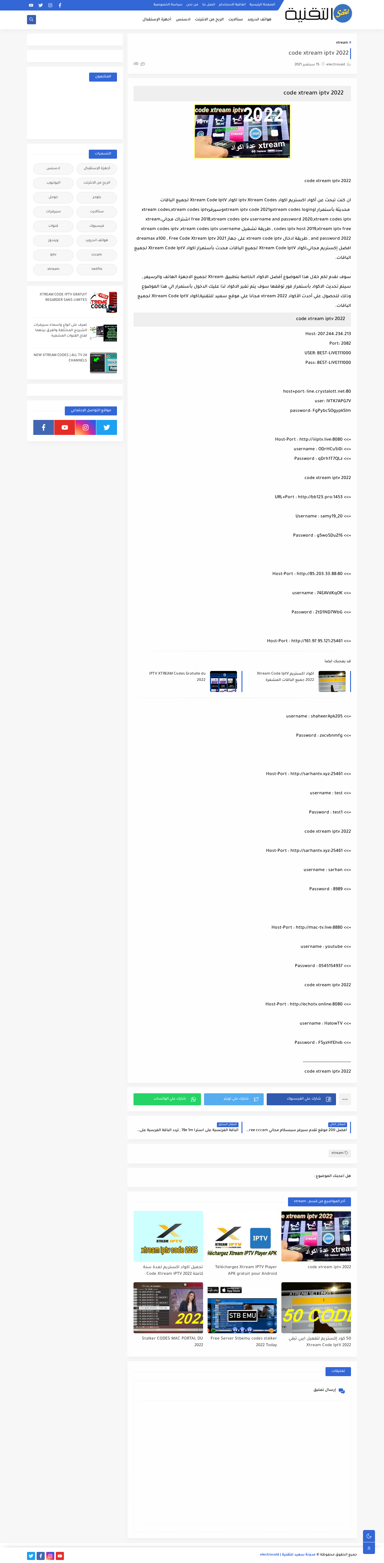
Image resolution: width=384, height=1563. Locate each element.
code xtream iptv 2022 (329, 1267)
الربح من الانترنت (209, 20)
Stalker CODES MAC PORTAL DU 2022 (172, 1342)
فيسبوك (96, 226)
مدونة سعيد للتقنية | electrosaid (288, 1555)
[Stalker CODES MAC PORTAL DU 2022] (168, 1307)
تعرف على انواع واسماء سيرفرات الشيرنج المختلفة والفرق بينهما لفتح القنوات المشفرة (60, 330)
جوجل (53, 197)
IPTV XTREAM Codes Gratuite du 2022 (177, 677)
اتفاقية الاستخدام (232, 5)
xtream (342, 43)
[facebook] (60, 5)
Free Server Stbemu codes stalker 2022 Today (244, 1342)
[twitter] (41, 5)
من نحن (192, 5)
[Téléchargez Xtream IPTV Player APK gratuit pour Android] (242, 1236)
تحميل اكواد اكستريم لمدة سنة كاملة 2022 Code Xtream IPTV (173, 1271)
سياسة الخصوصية (168, 5)
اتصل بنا (208, 5)
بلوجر (97, 197)
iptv (53, 255)
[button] (301, 1099)
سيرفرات (53, 212)
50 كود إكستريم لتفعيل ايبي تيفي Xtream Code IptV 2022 (320, 1342)
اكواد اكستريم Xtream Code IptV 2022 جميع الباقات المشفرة (285, 677)
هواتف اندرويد (260, 20)
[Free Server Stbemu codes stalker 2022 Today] (242, 1307)
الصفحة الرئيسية (262, 5)
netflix (97, 269)
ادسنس (183, 20)
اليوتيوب (53, 183)
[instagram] (50, 5)
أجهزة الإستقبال (156, 20)
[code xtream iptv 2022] (316, 1236)
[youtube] (31, 5)
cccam (97, 255)
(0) (137, 64)
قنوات (53, 226)
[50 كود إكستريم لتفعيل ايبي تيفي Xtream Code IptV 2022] (316, 1307)
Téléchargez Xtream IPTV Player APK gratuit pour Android (246, 1271)
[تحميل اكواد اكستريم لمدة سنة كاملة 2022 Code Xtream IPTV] (168, 1236)
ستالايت (235, 20)
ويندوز (53, 241)
